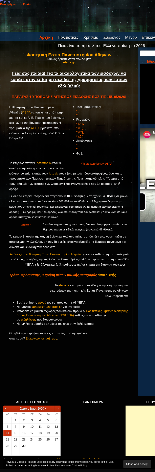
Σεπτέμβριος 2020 (32, 408)
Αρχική (46, 37)
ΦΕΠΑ (26, 112)
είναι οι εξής (107, 275)
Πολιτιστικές (68, 37)
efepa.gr (69, 62)
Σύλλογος (111, 37)
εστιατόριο (44, 163)
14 (7, 433)
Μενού (131, 37)
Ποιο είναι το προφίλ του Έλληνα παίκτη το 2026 (101, 45)
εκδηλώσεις (28, 319)
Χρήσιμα (90, 37)
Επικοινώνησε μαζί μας (41, 338)
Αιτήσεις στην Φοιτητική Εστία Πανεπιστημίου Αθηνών (46, 254)
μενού (42, 302)
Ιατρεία (53, 173)
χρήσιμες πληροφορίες (46, 306)
